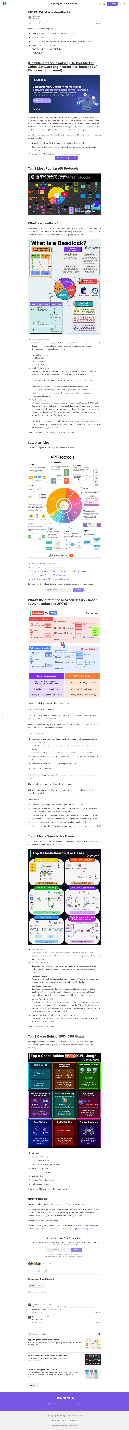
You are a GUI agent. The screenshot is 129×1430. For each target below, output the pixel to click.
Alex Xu (41, 1377)
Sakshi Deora (36, 1304)
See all (31, 1385)
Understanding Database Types (42, 1369)
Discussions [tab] (43, 1334)
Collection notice (77, 1416)
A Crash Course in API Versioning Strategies (50, 579)
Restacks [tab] (41, 1285)
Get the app (74, 1421)
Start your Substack (59, 1421)
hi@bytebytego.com (84, 1228)
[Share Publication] (104, 4)
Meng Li (35, 1317)
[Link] (25, 66)
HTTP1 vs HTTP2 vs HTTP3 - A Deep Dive (49, 567)
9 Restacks (52, 1264)
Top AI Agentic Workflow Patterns (43, 1340)
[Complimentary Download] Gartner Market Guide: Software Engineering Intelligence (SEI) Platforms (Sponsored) (63, 66)
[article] (64, 1345)
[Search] (100, 4)
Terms (68, 1416)
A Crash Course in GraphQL (43, 563)
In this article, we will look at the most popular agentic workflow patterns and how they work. (55, 1344)
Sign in (122, 4)
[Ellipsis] (100, 1304)
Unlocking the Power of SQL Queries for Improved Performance (58, 571)
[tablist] (36, 1286)
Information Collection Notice (64, 1256)
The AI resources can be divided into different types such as (48, 1358)
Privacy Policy (80, 1256)
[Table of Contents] (2, 715)
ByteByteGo (37, 16)
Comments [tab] (32, 1285)
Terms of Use (74, 1254)
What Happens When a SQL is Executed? (48, 575)
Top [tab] (30, 1334)
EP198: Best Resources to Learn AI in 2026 (47, 1355)
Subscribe (112, 4)
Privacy (62, 1416)
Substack (54, 1426)
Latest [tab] (35, 1334)
